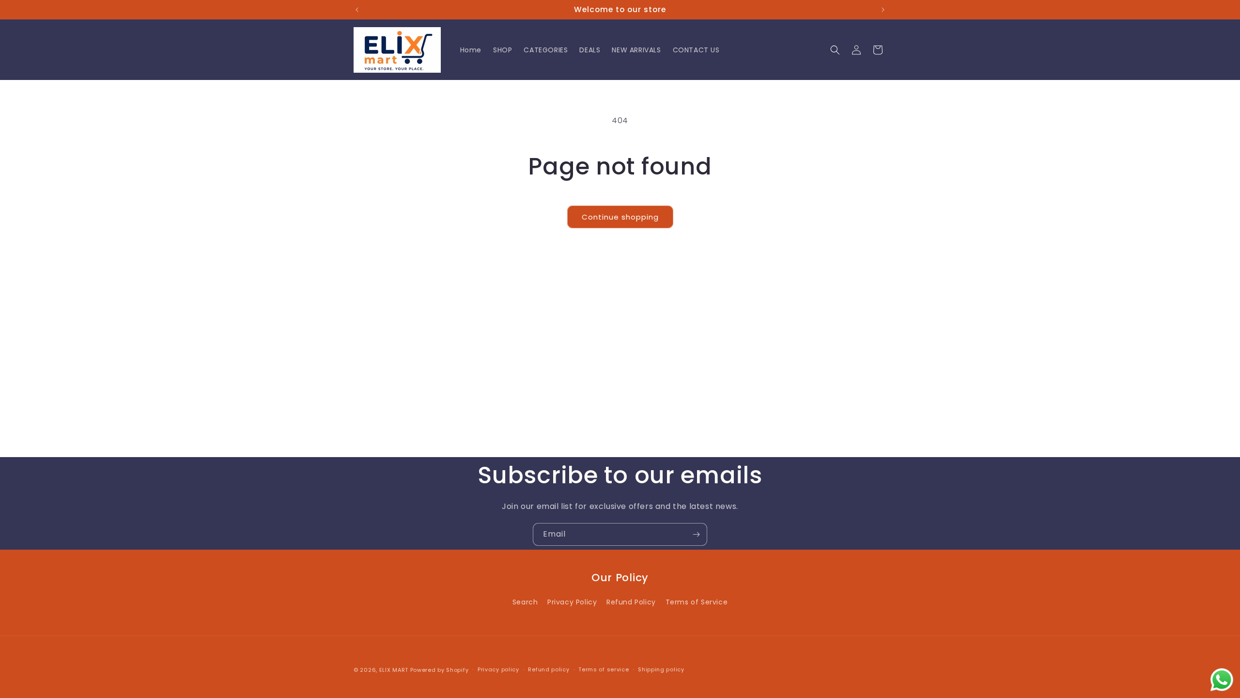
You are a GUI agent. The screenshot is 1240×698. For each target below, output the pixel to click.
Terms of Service (697, 602)
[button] (835, 50)
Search (525, 602)
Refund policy (548, 669)
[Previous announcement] (357, 9)
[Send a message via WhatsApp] (1222, 679)
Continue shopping (620, 217)
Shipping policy (661, 669)
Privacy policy (498, 669)
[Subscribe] (696, 534)
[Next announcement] (883, 9)
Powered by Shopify (439, 670)
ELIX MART (393, 670)
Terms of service (603, 669)
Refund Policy (631, 602)
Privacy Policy (572, 602)
